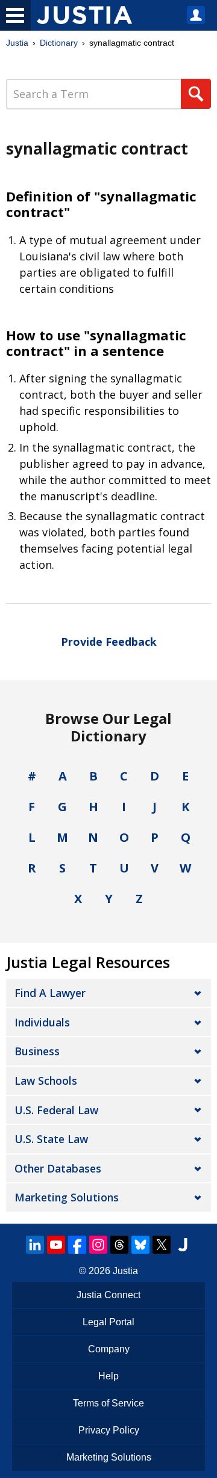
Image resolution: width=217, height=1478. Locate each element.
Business (37, 1051)
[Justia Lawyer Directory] (183, 1245)
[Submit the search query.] (196, 94)
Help (108, 1376)
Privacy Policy (108, 1430)
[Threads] (119, 1245)
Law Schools (45, 1080)
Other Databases (57, 1168)
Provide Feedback (109, 641)
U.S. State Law (51, 1139)
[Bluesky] (140, 1245)
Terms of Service (108, 1403)
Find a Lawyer (50, 993)
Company (109, 1349)
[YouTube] (56, 1245)
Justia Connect (108, 1295)
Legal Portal (108, 1322)
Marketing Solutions (66, 1197)
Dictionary (59, 43)
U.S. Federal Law (56, 1110)
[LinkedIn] (35, 1245)
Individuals (42, 1022)
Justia (17, 43)
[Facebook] (77, 1245)
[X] (162, 1245)
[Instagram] (98, 1245)
